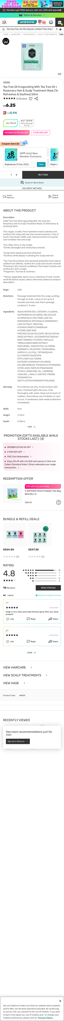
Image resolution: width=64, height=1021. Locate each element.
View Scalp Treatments (22, 675)
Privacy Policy (45, 1018)
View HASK (11, 683)
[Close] (60, 1000)
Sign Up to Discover (16, 741)
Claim (41, 164)
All (4, 595)
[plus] (16, 174)
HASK (6, 82)
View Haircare (15, 667)
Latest (10, 595)
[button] (59, 22)
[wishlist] (30, 98)
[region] (32, 1009)
